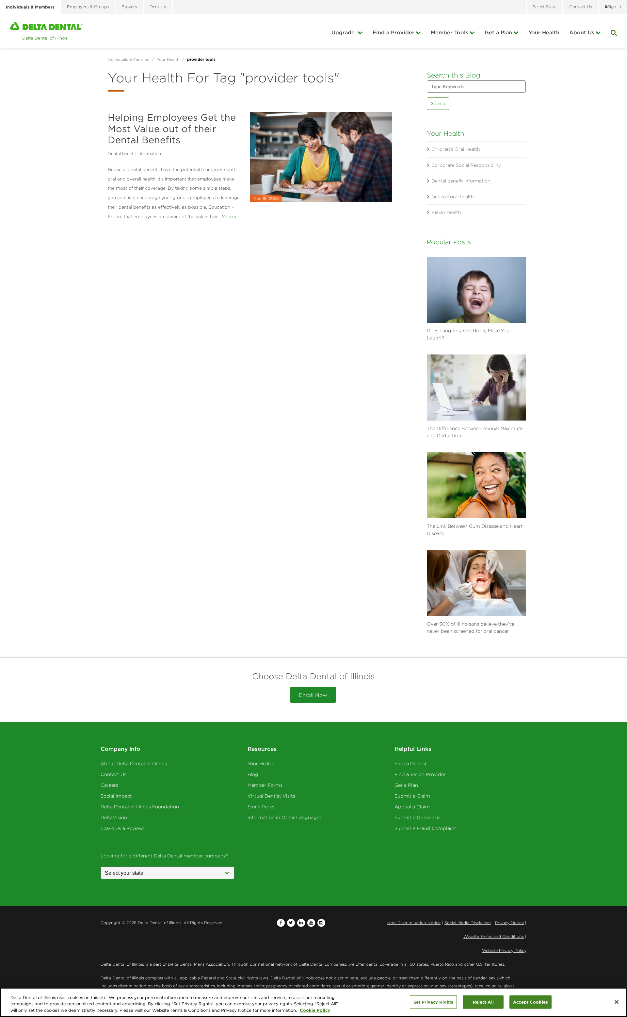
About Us (581, 32)
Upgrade (343, 32)
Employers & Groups (88, 6)
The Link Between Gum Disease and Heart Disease (475, 529)
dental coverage (382, 964)
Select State (544, 6)
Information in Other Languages (285, 817)
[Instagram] (321, 923)
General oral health (452, 196)
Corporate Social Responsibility (466, 165)
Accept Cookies (530, 1002)
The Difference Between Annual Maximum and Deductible (475, 432)
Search (438, 103)
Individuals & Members (30, 7)
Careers (109, 785)
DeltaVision (114, 817)
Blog (253, 774)
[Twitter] (291, 923)
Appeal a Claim (412, 807)
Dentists (158, 6)
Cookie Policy (315, 1010)
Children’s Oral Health (455, 149)
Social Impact (116, 796)
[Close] (616, 1002)
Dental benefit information (134, 153)
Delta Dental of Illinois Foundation (140, 807)
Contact (580, 6)
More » (229, 216)
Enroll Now (313, 695)
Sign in (614, 6)
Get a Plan (498, 32)
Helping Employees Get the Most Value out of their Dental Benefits (172, 129)
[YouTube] (311, 923)
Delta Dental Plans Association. (199, 964)
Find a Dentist (410, 764)
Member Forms (265, 785)
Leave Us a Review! (122, 828)
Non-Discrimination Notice (414, 922)
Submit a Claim (412, 796)
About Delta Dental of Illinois (134, 764)
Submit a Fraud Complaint (425, 828)
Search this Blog (453, 75)
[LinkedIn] (301, 923)
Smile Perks (261, 807)
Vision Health (446, 212)
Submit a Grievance (417, 817)
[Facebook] (281, 923)
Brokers (129, 6)
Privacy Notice (509, 922)
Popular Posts (449, 242)
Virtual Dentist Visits (271, 796)
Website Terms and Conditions (493, 936)
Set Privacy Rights (433, 1002)
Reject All (483, 1002)
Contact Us (113, 774)
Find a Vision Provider (420, 774)
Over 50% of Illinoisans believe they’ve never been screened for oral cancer (470, 627)
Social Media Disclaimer (467, 922)
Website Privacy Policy (504, 950)
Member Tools (449, 32)
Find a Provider (393, 32)
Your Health (543, 32)
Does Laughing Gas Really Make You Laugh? (468, 334)
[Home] (46, 31)
